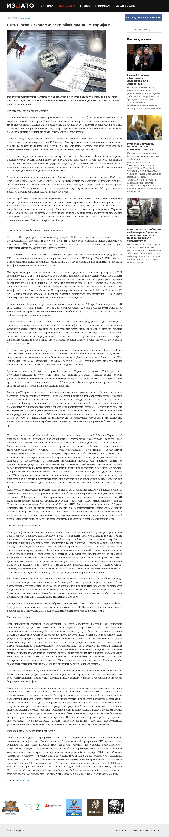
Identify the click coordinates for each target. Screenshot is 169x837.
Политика (46, 5)
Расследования (126, 5)
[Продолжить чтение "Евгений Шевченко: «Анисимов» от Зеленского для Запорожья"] (144, 57)
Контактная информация (145, 830)
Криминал (102, 5)
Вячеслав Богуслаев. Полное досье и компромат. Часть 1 (140, 146)
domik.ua (25, 780)
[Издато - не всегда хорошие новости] (20, 6)
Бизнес (85, 5)
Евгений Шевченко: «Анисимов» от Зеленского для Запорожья (139, 79)
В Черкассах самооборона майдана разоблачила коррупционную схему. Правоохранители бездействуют (144, 235)
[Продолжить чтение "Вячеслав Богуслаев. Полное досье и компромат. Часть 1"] (144, 127)
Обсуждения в (143, 17)
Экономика (66, 5)
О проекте (121, 830)
